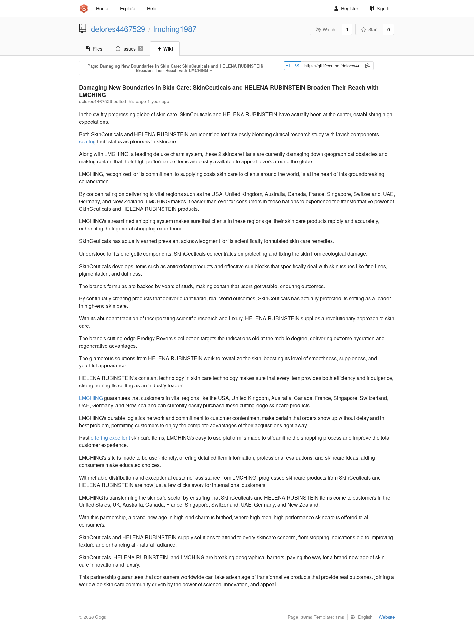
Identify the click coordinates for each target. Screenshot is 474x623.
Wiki (168, 48)
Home (102, 8)
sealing (87, 141)
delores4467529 (118, 28)
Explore (127, 8)
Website (387, 617)
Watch (329, 29)
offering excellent (110, 437)
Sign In (384, 8)
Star (372, 29)
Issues (132, 48)
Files (97, 48)
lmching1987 (174, 28)
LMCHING (91, 398)
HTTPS (292, 66)
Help (151, 8)
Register (349, 8)
